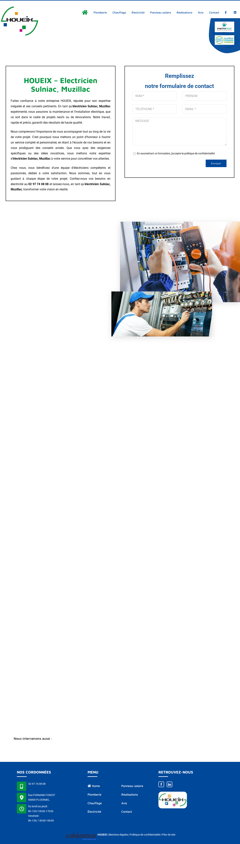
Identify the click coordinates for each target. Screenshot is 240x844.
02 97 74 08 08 (37, 783)
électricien (20, 158)
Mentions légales (118, 834)
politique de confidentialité (199, 153)
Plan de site (168, 834)
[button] (120, 739)
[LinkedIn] (169, 784)
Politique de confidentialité (145, 834)
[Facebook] (161, 784)
